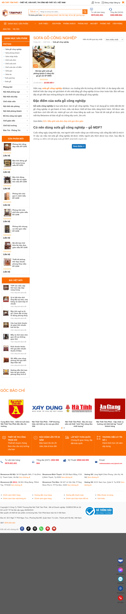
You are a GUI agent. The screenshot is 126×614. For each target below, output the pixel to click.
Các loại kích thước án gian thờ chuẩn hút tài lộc (19, 325)
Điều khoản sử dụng (105, 501)
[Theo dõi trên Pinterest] (48, 534)
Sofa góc (8, 71)
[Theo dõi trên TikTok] (28, 534)
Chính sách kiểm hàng (11, 501)
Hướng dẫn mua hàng (43, 501)
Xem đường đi (24, 483)
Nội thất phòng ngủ (11, 92)
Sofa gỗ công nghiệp (13, 49)
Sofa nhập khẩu (11, 56)
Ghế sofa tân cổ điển (13, 67)
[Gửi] (85, 11)
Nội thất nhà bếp (10, 97)
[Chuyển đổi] (27, 43)
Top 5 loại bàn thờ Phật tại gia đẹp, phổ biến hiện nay (74, 430)
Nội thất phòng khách (12, 111)
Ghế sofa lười (10, 64)
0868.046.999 (83, 466)
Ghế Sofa (7, 44)
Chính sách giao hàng (43, 504)
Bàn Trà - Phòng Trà (11, 130)
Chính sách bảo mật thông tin (14, 504)
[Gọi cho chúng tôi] (41, 534)
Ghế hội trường (10, 126)
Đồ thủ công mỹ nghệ (12, 116)
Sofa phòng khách (12, 53)
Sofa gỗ (8, 82)
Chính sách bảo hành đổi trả (77, 504)
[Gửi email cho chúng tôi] (35, 534)
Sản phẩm (56, 24)
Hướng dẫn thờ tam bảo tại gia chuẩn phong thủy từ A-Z (19, 372)
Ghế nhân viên (9, 102)
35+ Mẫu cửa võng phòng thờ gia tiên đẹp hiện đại (18, 360)
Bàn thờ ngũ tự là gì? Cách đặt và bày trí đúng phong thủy (19, 313)
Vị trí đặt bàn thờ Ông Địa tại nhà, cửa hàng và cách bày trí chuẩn (19, 301)
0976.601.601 (10, 528)
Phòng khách (69, 24)
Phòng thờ (105, 24)
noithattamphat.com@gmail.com (110, 469)
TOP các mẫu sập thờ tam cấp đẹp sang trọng (18, 288)
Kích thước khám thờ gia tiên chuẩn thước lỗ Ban (18, 349)
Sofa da (8, 74)
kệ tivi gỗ (72, 15)
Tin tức (97, 3)
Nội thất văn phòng (11, 106)
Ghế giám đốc (9, 121)
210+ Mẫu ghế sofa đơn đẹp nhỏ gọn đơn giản (63, 121)
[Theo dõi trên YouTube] (54, 534)
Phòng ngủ (83, 24)
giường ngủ (80, 15)
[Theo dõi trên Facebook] (22, 534)
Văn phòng (117, 24)
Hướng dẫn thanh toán (75, 501)
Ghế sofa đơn (10, 60)
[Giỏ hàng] (123, 3)
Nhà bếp (94, 24)
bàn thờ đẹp (63, 15)
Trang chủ (36, 42)
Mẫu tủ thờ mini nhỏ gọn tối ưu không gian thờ (19, 337)
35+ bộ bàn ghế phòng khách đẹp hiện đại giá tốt (106, 430)
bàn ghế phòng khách (50, 15)
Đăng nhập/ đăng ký (112, 3)
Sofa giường (10, 78)
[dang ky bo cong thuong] (98, 517)
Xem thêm (77, 146)
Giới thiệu (43, 24)
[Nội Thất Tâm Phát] (12, 13)
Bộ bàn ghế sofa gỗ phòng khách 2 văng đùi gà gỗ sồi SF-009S (43, 73)
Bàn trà (6, 29)
